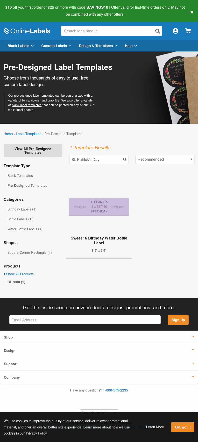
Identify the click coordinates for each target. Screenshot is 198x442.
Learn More (155, 426)
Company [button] (12, 377)
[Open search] (157, 31)
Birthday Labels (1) (21, 209)
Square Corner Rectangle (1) (29, 252)
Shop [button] (8, 337)
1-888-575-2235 (115, 390)
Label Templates (28, 133)
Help (129, 45)
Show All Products (19, 273)
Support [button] (11, 363)
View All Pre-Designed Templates (32, 150)
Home (8, 133)
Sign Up (178, 319)
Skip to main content (17, 10)
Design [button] (9, 350)
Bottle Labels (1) (20, 219)
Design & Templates (96, 45)
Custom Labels (54, 45)
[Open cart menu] (188, 31)
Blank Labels (18, 45)
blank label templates (27, 104)
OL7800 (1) (16, 281)
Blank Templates (20, 175)
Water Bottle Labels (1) (24, 228)
